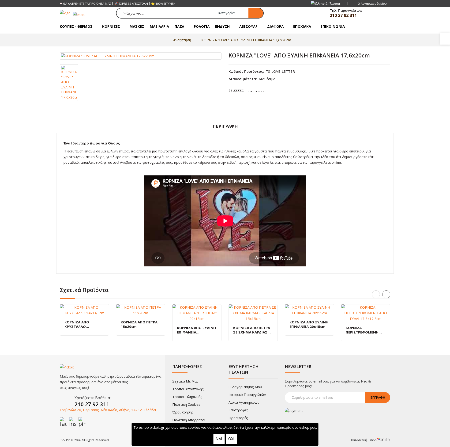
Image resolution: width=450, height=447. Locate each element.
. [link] (250, 90)
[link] (445, 39)
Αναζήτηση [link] (182, 40)
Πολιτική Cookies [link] (186, 404)
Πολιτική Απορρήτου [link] (189, 419)
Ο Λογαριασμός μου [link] (245, 386)
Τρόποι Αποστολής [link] (188, 388)
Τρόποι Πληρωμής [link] (187, 396)
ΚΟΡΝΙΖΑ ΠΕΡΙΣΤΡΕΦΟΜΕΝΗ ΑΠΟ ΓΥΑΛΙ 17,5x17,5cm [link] (362, 330)
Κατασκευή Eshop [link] (364, 440)
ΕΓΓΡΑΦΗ (377, 397)
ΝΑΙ (219, 438)
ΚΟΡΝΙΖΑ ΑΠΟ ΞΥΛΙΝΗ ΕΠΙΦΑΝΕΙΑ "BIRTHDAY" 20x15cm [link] (196, 330)
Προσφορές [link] (238, 417)
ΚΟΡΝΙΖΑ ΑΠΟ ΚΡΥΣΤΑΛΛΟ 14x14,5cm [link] (76, 324)
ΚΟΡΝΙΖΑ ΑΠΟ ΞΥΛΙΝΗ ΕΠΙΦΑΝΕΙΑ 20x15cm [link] (308, 324)
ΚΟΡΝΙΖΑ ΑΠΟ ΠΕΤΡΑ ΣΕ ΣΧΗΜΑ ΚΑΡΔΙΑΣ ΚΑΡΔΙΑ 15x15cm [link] (251, 330)
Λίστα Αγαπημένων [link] (244, 402)
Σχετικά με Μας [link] (185, 381)
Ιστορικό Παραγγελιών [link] (247, 394)
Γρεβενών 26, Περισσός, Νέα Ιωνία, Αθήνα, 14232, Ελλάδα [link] (108, 409)
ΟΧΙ (231, 438)
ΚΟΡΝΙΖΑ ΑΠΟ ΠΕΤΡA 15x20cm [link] (139, 324)
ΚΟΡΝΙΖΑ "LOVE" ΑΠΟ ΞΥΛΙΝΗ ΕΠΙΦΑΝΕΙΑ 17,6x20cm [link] (246, 40)
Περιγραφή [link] (225, 126)
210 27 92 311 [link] (343, 15)
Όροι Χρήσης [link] (183, 412)
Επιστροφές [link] (238, 410)
